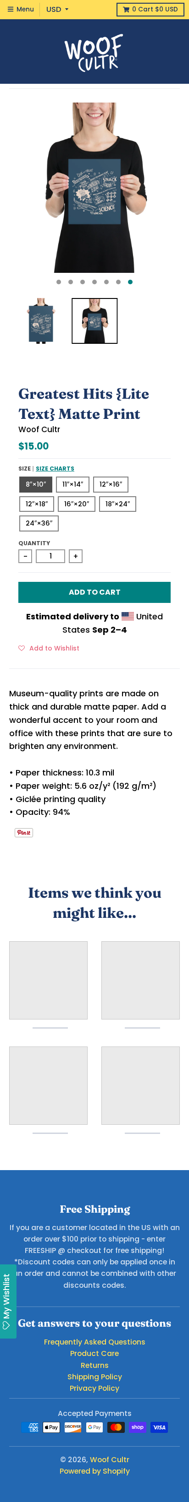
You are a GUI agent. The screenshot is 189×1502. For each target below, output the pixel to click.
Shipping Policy (94, 1377)
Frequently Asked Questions (94, 1342)
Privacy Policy (94, 1388)
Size (46, 468)
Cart (155, 9)
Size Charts (55, 468)
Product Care (94, 1353)
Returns (95, 1365)
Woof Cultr (39, 429)
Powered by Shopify (95, 1471)
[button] (48, 647)
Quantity (34, 543)
